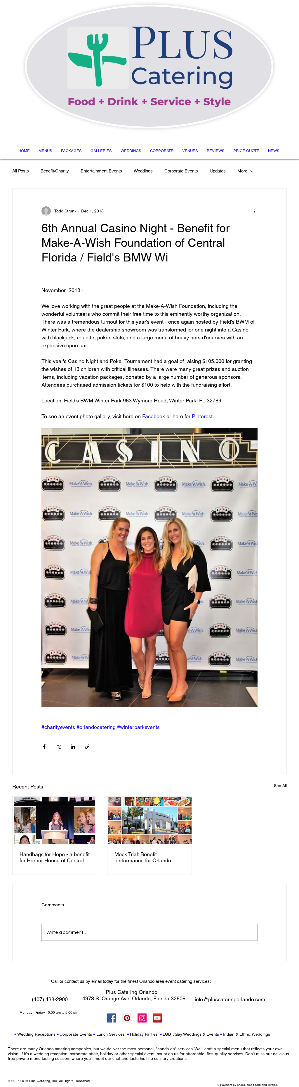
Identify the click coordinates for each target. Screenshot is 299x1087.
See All (280, 785)
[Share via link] (87, 746)
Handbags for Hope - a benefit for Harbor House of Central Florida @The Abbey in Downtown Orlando (55, 857)
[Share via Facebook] (44, 746)
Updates (218, 170)
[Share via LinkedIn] (73, 746)
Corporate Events (181, 170)
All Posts (20, 170)
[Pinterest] (126, 1018)
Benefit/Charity (55, 170)
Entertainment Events (101, 170)
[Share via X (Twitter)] (58, 746)
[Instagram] (142, 1018)
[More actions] (254, 210)
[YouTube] (157, 1018)
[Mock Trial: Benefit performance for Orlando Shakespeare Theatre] (149, 820)
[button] (45, 151)
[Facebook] (111, 1018)
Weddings (143, 170)
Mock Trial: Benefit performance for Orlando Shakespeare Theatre (142, 857)
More (242, 170)
